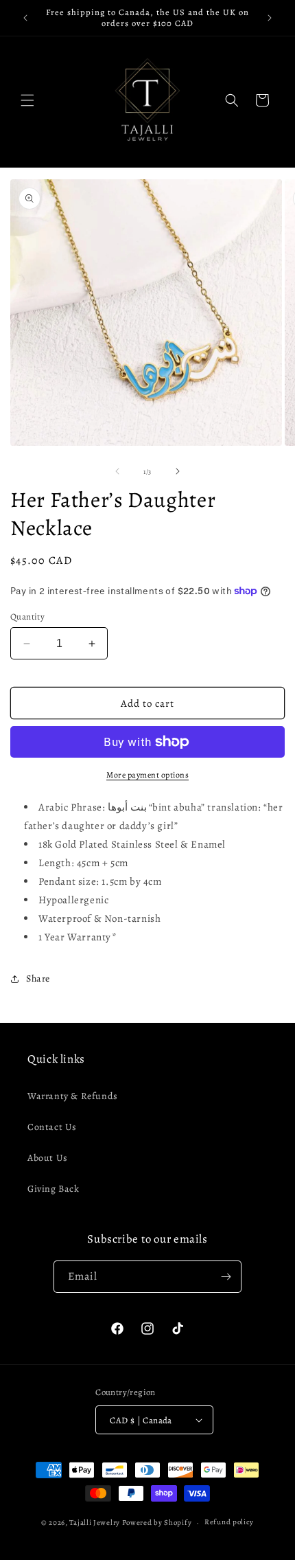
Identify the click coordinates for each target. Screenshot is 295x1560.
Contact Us (52, 1126)
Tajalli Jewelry (94, 1522)
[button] (27, 100)
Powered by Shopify (157, 1522)
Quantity (27, 616)
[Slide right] (178, 471)
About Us (47, 1157)
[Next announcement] (270, 18)
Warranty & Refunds (72, 1096)
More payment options (147, 774)
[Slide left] (117, 471)
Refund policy (229, 1522)
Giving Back (53, 1188)
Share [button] (38, 978)
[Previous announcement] (25, 18)
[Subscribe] (226, 1277)
